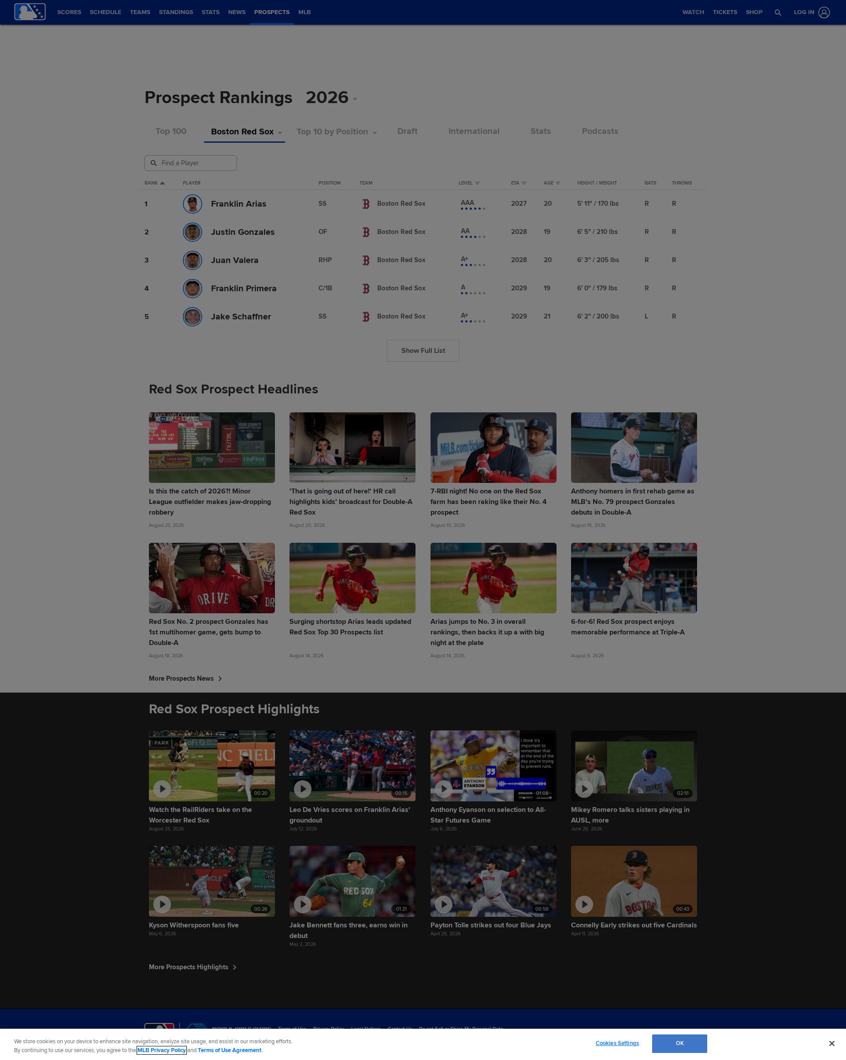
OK (680, 1043)
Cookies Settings (617, 1043)
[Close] (832, 1043)
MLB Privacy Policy (161, 1050)
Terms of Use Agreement (229, 1050)
